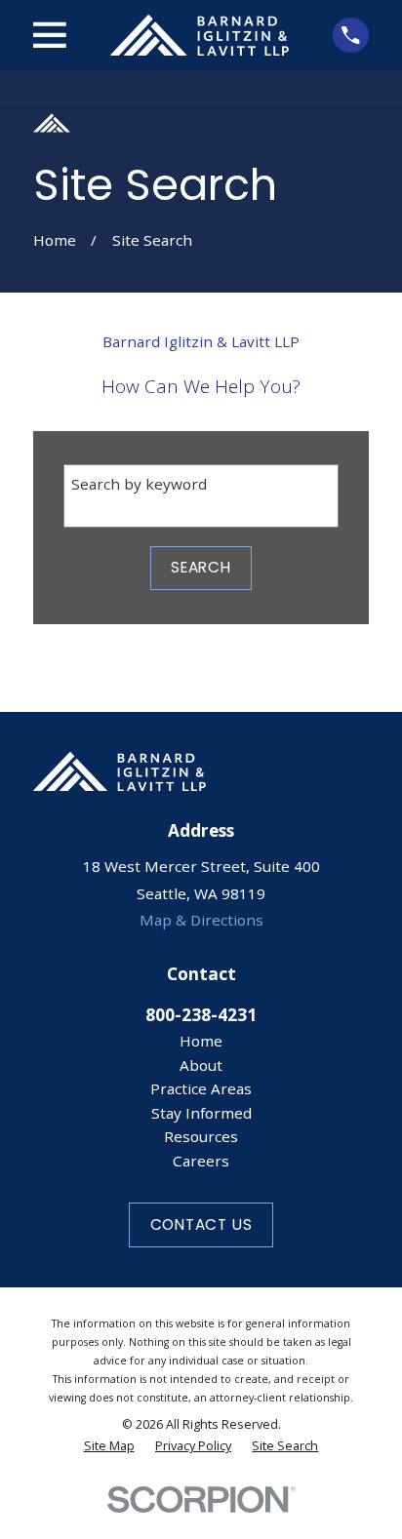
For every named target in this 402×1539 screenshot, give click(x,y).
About (201, 1065)
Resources (201, 1136)
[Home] (199, 35)
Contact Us (201, 1224)
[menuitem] (109, 1445)
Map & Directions (201, 919)
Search (201, 567)
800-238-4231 (201, 1015)
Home (201, 1040)
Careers (201, 1160)
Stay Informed (201, 1113)
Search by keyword (139, 483)
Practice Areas (201, 1088)
